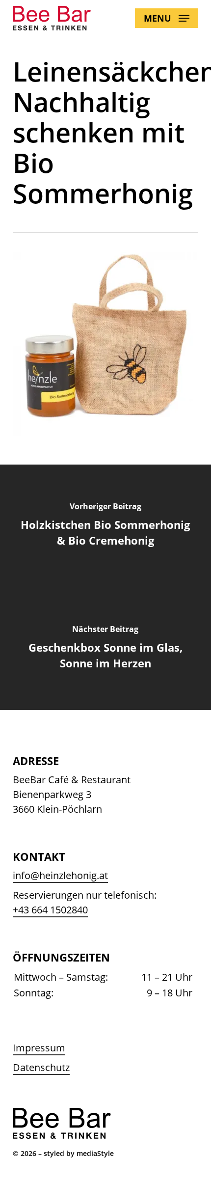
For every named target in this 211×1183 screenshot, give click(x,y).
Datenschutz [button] (41, 1067)
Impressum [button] (39, 1047)
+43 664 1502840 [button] (50, 909)
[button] (166, 18)
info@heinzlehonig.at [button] (60, 875)
